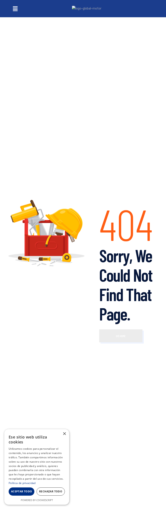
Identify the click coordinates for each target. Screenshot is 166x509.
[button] (15, 8)
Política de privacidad (22, 483)
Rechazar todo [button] (50, 491)
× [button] (64, 433)
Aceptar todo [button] (21, 491)
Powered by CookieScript (37, 500)
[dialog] (36, 467)
